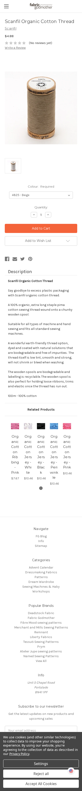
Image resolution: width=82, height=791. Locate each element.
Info (41, 541)
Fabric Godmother (41, 618)
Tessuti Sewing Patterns (41, 642)
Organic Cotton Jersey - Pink (67, 451)
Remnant (41, 632)
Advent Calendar (41, 567)
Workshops (41, 591)
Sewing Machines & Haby (41, 587)
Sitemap (41, 546)
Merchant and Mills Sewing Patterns (41, 627)
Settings (41, 763)
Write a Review (15, 48)
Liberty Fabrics (41, 637)
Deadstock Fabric (41, 613)
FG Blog (41, 536)
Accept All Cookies (41, 783)
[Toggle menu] (6, 6)
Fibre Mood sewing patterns (41, 623)
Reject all (41, 773)
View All (41, 661)
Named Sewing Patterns (41, 656)
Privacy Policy (19, 754)
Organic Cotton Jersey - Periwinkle (54, 457)
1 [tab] (41, 488)
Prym (41, 647)
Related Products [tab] (41, 409)
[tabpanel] (15, 451)
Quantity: (41, 207)
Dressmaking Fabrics (41, 572)
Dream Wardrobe (41, 582)
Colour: (41, 186)
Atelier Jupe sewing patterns (41, 651)
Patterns (41, 577)
